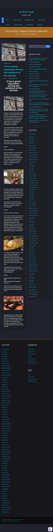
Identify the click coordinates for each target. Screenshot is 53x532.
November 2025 (33, 155)
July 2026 (31, 136)
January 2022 (32, 261)
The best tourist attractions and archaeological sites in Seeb (37, 91)
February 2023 (33, 231)
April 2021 (31, 282)
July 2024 (31, 192)
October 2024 (32, 185)
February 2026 (33, 148)
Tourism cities (31, 358)
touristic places (8, 63)
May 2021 (31, 280)
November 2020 (33, 294)
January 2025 (32, 178)
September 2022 (33, 243)
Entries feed (31, 377)
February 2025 (33, 175)
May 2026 (31, 141)
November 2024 (33, 182)
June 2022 (31, 250)
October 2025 (32, 157)
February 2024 (33, 203)
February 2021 (32, 287)
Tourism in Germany (34, 78)
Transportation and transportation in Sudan (38, 81)
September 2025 (33, 159)
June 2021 (31, 278)
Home (7, 20)
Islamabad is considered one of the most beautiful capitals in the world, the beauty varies (38, 111)
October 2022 (32, 241)
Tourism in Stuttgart (34, 62)
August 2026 (32, 134)
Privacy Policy (29, 24)
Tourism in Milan (33, 71)
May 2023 (31, 224)
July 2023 (31, 220)
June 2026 (31, 138)
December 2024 (33, 180)
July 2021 (31, 275)
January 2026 (32, 150)
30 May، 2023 (14, 78)
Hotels (7, 24)
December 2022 (33, 236)
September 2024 (33, 187)
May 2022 (31, 252)
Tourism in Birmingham (35, 107)
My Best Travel (26, 12)
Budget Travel (17, 20)
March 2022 (32, 257)
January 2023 (32, 234)
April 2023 (31, 227)
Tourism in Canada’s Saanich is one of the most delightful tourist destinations (39, 103)
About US (40, 24)
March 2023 (32, 229)
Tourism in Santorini (34, 76)
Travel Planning (17, 24)
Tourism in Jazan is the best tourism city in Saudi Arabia (38, 85)
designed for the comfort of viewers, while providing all (38, 121)
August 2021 (32, 273)
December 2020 (33, 292)
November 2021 (33, 266)
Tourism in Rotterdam (35, 66)
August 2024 (32, 189)
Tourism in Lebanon (34, 88)
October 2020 (32, 296)
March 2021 (32, 285)
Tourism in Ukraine (34, 73)
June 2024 (31, 194)
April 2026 (31, 143)
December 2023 (33, 208)
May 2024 (31, 196)
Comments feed (32, 379)
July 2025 (31, 164)
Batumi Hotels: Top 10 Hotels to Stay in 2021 (39, 99)
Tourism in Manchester (35, 64)
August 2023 (32, 217)
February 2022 (33, 259)
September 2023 (33, 215)
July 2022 (31, 248)
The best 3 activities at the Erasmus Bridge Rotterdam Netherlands (38, 59)
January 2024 (32, 206)
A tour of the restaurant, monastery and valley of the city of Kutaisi (38, 95)
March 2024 (32, 201)
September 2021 (33, 271)
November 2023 (33, 210)
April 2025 (31, 171)
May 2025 (31, 168)
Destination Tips (29, 20)
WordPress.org (32, 381)
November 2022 (33, 238)
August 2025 (32, 162)
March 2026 (32, 145)
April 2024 (31, 199)
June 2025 (31, 166)
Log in (29, 374)
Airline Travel (41, 20)
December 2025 (33, 152)
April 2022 (31, 254)
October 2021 (32, 268)
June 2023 (31, 222)
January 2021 (32, 289)
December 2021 (33, 264)
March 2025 (32, 173)
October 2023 (32, 213)
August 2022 (32, 245)
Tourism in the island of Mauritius (38, 69)
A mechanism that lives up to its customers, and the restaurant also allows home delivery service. (38, 116)
